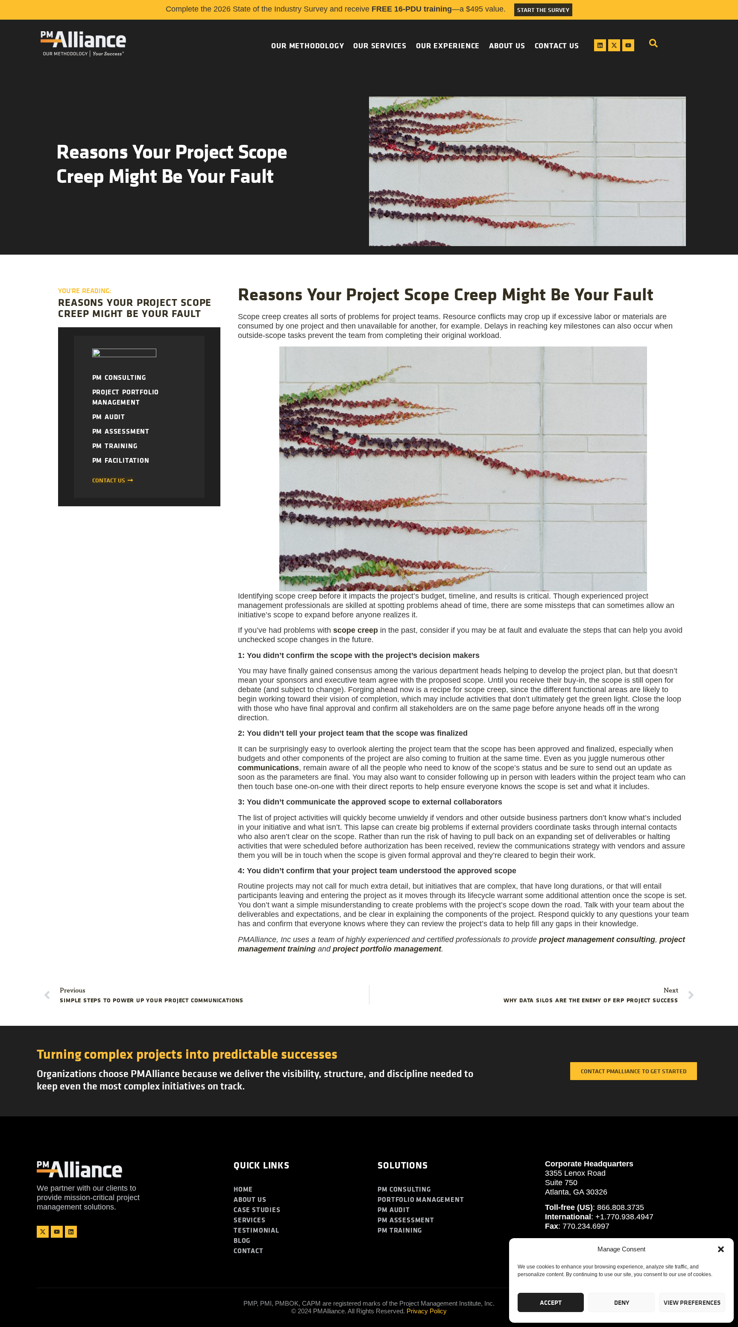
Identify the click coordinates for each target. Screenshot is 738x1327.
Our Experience (448, 45)
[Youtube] (628, 45)
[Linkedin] (600, 45)
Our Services (380, 45)
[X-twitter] (614, 45)
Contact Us (557, 45)
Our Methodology (307, 45)
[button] (721, 1249)
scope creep (355, 630)
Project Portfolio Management (125, 397)
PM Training (115, 445)
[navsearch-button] (653, 45)
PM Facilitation (120, 460)
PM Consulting (119, 377)
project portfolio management (387, 949)
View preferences (692, 1302)
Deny (621, 1302)
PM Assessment (120, 431)
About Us (507, 45)
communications (268, 767)
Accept (551, 1302)
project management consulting (597, 939)
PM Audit (108, 416)
